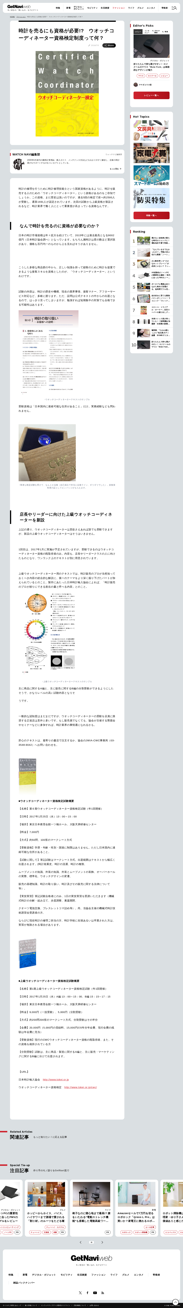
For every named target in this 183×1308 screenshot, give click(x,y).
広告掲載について (80, 1305)
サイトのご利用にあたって (12, 1305)
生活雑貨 (105, 8)
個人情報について (31, 1305)
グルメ (140, 8)
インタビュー (147, 31)
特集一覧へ (151, 215)
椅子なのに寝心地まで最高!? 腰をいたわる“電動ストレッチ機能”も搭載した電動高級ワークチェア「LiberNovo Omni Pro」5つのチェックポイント (46, 1217)
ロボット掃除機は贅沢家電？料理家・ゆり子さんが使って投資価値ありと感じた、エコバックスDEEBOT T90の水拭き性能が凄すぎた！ (137, 1217)
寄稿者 (165, 8)
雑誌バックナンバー (24, 1283)
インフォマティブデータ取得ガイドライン (55, 1305)
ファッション (118, 8)
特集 (58, 8)
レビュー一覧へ (151, 95)
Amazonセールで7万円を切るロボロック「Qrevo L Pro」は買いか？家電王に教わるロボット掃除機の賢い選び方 (91, 1217)
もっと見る (116, 169)
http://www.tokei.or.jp (56, 1079)
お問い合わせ (94, 1305)
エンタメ (151, 8)
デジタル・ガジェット (79, 8)
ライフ (131, 8)
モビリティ (92, 8)
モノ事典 (165, 32)
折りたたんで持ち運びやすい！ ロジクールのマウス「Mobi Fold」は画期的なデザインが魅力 (152, 67)
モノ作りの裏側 (156, 31)
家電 (68, 8)
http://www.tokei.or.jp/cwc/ (80, 1087)
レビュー (138, 32)
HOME (12, 17)
